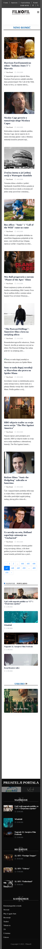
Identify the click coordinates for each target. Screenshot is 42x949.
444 (22, 564)
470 (6, 573)
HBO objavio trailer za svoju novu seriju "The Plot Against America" (19, 425)
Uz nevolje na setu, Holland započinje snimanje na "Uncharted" (18, 535)
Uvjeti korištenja (25, 3)
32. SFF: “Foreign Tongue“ (25, 856)
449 (18, 568)
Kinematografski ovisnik (12, 906)
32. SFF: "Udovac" (22, 869)
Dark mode (24, 5)
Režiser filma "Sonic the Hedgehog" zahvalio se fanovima (16, 480)
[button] (38, 12)
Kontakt (35, 3)
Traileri (6, 921)
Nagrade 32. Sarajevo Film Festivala (18, 647)
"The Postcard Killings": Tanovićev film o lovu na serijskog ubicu (16, 332)
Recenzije (21, 849)
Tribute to (7, 925)
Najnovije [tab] (10, 583)
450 (24, 568)
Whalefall (8, 625)
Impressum (14, 3)
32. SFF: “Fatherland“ (24, 881)
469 (34, 568)
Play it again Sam (10, 914)
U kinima (7, 933)
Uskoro (20, 683)
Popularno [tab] (22, 583)
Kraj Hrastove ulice (11, 668)
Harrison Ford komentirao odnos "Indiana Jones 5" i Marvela (17, 65)
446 (34, 564)
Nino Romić (9, 72)
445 (28, 564)
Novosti (6, 910)
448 (12, 568)
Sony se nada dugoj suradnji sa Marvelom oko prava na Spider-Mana (18, 370)
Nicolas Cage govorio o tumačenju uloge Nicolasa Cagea (17, 120)
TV (5, 929)
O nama (6, 3)
